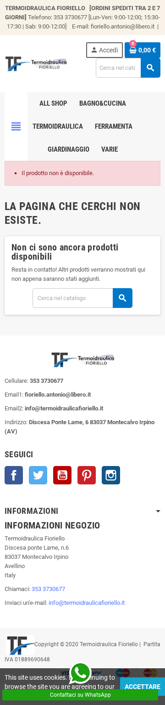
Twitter (38, 475)
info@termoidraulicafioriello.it (87, 602)
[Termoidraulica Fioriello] (36, 62)
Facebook (14, 475)
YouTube (62, 475)
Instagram (111, 475)
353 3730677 (48, 589)
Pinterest (86, 475)
